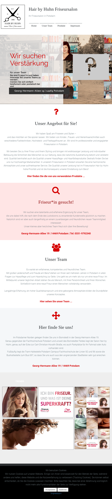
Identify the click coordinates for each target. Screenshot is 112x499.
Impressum (75, 26)
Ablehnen (63, 490)
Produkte (61, 26)
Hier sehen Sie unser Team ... (56, 301)
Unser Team (47, 26)
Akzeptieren (50, 490)
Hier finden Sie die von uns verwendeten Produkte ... (56, 176)
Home (34, 26)
